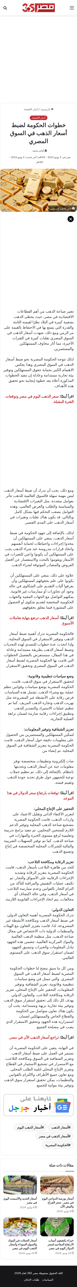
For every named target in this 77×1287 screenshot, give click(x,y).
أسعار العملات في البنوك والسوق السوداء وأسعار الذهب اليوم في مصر (22, 1244)
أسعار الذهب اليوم (29, 1127)
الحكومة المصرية (56, 1145)
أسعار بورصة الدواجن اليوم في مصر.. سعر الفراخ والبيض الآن (58, 1202)
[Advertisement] (38, 56)
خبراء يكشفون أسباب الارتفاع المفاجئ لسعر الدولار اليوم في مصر (61, 1244)
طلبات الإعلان (31, 1279)
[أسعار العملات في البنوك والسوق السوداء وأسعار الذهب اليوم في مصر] (20, 1226)
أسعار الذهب (59, 1127)
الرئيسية (46, 109)
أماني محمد (38, 150)
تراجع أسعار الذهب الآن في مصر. (34, 1037)
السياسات (47, 1279)
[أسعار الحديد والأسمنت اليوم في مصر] (20, 1185)
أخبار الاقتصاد (31, 109)
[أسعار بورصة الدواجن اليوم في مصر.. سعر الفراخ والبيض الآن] (57, 1185)
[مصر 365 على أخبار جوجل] (38, 1105)
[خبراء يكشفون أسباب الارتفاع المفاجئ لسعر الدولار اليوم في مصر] (57, 1226)
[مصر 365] (38, 8)
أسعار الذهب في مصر (53, 1136)
